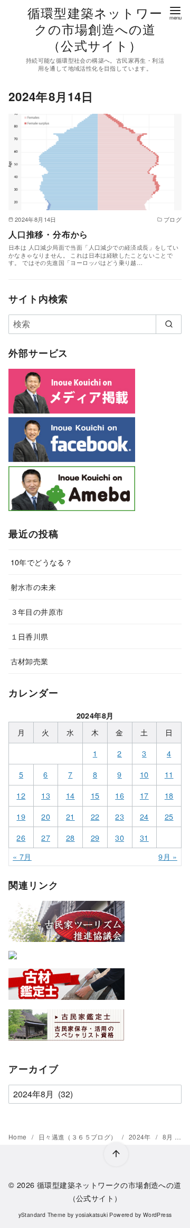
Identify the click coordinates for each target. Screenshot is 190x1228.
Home (18, 1136)
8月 (169, 1136)
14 (70, 795)
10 (144, 774)
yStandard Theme (42, 1215)
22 (95, 816)
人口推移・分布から (48, 234)
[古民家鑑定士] (66, 1043)
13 (45, 795)
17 (144, 795)
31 (144, 837)
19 (20, 816)
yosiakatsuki (91, 1215)
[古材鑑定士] (66, 1002)
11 (169, 774)
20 (45, 816)
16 (119, 795)
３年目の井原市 (37, 611)
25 (169, 816)
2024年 (141, 1136)
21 (70, 816)
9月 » (167, 856)
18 (169, 795)
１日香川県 (30, 636)
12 (20, 795)
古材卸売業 (30, 660)
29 (95, 837)
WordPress (157, 1215)
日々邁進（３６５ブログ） (79, 1136)
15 (95, 795)
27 (45, 837)
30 (119, 837)
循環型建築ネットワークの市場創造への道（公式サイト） (95, 28)
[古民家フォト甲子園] (12, 961)
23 (119, 816)
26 (20, 837)
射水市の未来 (33, 586)
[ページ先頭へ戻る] (116, 1154)
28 (70, 837)
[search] (169, 324)
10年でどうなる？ (42, 561)
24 (144, 816)
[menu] (175, 12)
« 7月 (22, 856)
